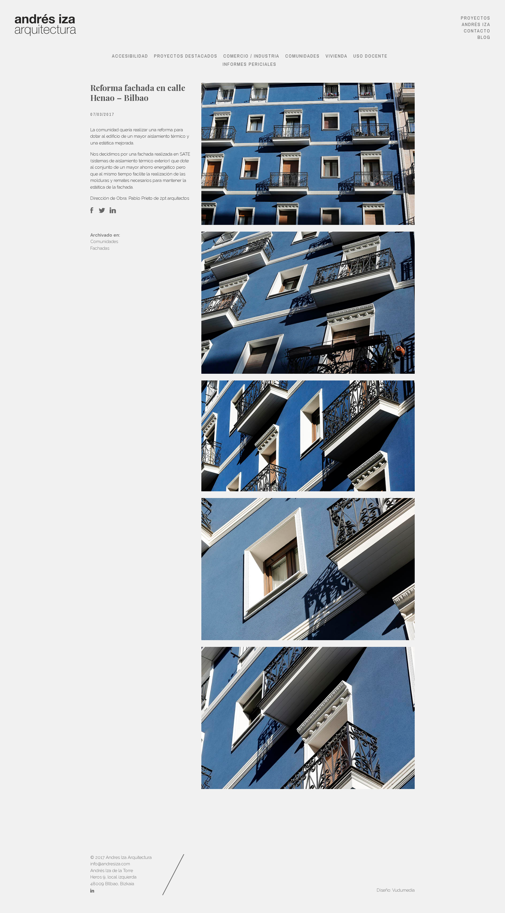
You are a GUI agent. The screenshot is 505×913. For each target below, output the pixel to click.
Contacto (477, 30)
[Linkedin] (92, 891)
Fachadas (99, 248)
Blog (484, 37)
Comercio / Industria (251, 56)
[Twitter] (102, 211)
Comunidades (302, 56)
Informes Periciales (249, 64)
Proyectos (475, 18)
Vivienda (336, 56)
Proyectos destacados (185, 56)
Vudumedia (403, 890)
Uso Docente (370, 56)
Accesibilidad (130, 56)
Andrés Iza (476, 24)
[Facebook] (91, 211)
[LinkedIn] (112, 211)
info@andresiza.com (110, 864)
